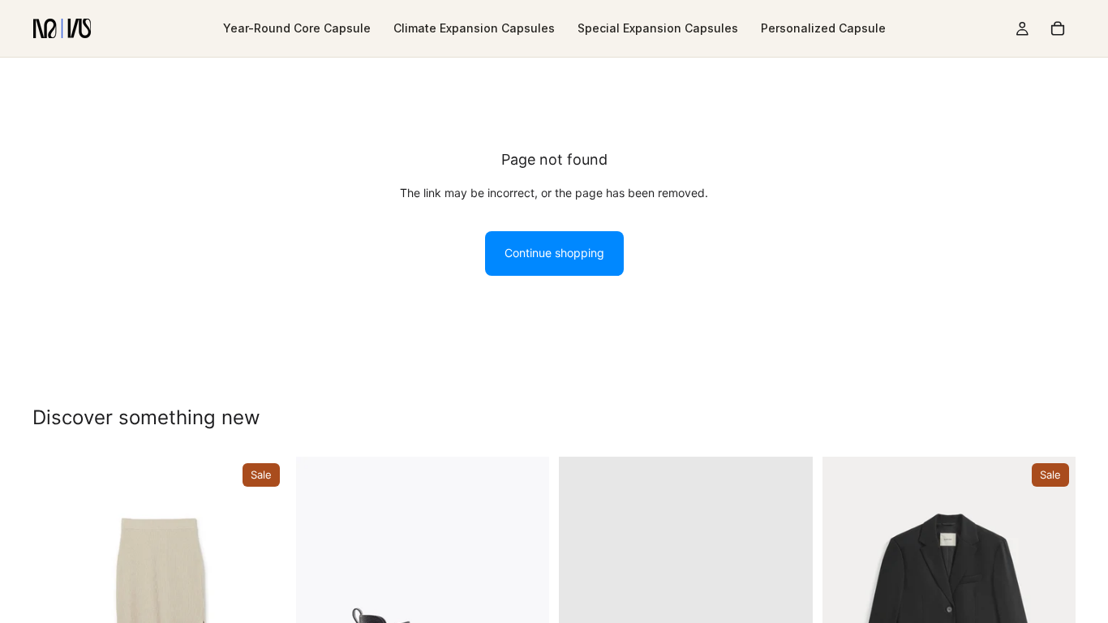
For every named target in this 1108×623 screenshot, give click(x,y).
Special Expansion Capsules (658, 28)
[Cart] (1058, 28)
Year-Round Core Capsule (297, 28)
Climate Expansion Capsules (474, 28)
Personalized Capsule (823, 28)
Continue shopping (554, 253)
